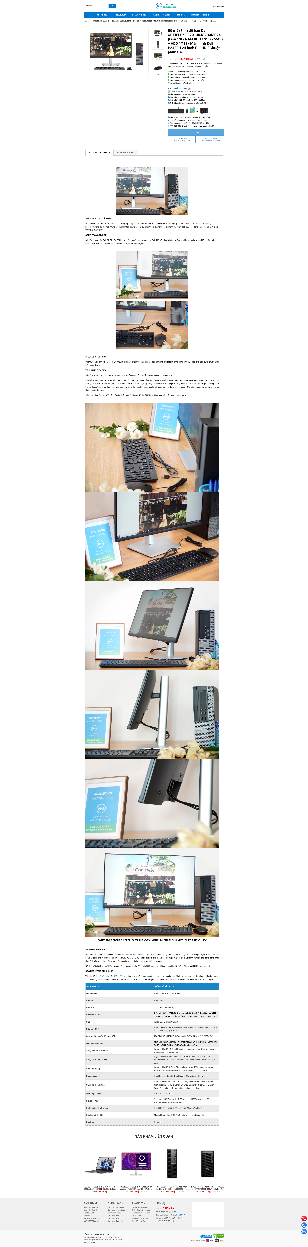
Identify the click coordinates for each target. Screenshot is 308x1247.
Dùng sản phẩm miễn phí (141, 1218)
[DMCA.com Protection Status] (218, 1236)
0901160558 (168, 1208)
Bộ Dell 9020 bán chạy (92, 1218)
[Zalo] (304, 1225)
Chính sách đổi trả (114, 1213)
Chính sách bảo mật (115, 1221)
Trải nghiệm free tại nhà (141, 1213)
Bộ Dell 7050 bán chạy (92, 1221)
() (219, 6)
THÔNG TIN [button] (138, 1203)
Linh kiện (87, 1216)
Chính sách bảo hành (115, 1216)
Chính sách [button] (115, 1203)
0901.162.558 (179, 1215)
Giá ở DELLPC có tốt (139, 1221)
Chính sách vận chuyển (116, 1207)
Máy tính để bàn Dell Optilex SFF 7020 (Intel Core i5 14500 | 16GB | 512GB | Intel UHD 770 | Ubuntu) (172, 1188)
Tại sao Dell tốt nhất (139, 1207)
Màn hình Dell (89, 1213)
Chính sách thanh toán (116, 1210)
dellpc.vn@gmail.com (169, 1212)
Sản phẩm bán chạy (91, 1207)
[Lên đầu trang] (303, 1212)
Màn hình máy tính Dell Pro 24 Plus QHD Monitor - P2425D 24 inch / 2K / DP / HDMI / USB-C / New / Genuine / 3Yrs (136, 1188)
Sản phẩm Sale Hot (91, 1210)
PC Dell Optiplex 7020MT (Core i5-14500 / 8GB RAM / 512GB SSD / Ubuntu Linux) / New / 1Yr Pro (207, 1188)
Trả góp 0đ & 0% (138, 1216)
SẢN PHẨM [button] (90, 1203)
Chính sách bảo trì (114, 1218)
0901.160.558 (166, 1215)
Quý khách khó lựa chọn (141, 1210)
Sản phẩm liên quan (154, 1136)
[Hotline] (304, 1218)
